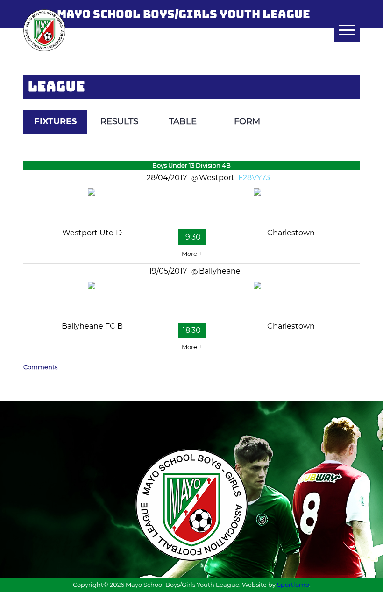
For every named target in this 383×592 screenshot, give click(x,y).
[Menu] (342, 30)
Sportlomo (293, 584)
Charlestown (291, 232)
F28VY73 (254, 177)
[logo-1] (44, 30)
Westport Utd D (92, 232)
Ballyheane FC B (92, 326)
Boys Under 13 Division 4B (191, 165)
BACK (342, 103)
